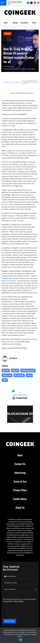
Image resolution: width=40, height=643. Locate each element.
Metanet (14, 153)
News (6, 22)
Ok (21, 640)
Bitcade (15, 22)
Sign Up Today (9, 621)
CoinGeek (8, 66)
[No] (37, 635)
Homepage (6, 82)
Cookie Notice (20, 499)
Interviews (7, 33)
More (34, 22)
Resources (24, 22)
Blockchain (15, 370)
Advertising (20, 472)
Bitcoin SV (6, 370)
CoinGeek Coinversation (28, 370)
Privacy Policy (20, 490)
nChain (5, 380)
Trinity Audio (21, 93)
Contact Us (20, 464)
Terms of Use (20, 481)
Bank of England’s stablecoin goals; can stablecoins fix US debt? (15, 3)
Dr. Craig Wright (19, 375)
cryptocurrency (7, 375)
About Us (20, 507)
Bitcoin (5, 162)
